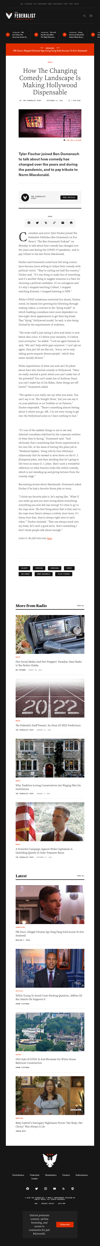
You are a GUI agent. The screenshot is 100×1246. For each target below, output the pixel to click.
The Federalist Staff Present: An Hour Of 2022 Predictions (48, 725)
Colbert (24, 568)
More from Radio (31, 605)
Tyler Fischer (64, 574)
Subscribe (65, 1224)
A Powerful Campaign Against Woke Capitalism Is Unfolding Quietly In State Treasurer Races (44, 850)
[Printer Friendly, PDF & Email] (71, 223)
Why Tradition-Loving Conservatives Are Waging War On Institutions (48, 787)
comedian (39, 568)
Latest (21, 875)
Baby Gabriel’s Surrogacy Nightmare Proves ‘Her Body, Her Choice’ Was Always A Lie (49, 1124)
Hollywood (25, 574)
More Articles (69, 197)
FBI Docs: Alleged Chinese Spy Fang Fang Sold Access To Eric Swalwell (50, 933)
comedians (55, 568)
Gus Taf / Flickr (74, 140)
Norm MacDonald (43, 574)
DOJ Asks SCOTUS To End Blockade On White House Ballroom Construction (46, 1061)
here (49, 538)
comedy (69, 568)
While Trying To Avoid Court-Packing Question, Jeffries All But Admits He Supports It (49, 997)
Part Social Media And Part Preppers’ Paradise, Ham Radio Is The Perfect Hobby (49, 663)
